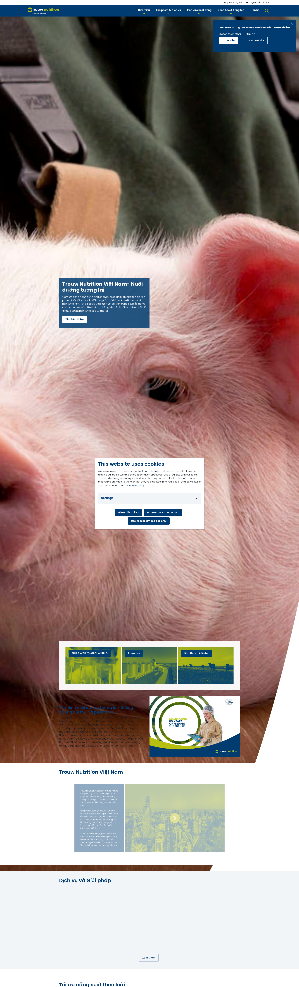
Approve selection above (163, 512)
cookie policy (136, 485)
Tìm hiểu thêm (74, 319)
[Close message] (291, 24)
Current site (256, 40)
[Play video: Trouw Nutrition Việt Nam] (175, 818)
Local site (229, 40)
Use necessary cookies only (148, 521)
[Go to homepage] (43, 10)
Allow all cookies (128, 512)
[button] (144, 10)
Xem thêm (148, 957)
